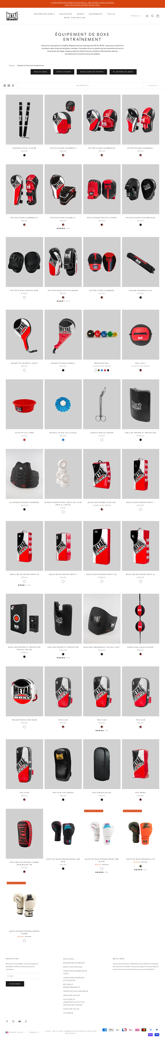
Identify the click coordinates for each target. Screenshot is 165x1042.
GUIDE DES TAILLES (71, 1009)
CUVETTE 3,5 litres (24, 433)
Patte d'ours (64, 72)
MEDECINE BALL (101, 363)
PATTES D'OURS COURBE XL (63, 218)
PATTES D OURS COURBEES (101, 290)
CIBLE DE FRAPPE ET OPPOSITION (140, 433)
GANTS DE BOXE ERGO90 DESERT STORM (24, 932)
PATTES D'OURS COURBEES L (140, 148)
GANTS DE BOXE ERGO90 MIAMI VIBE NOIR (63, 860)
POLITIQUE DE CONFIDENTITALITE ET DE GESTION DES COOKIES (74, 1002)
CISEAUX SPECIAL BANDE (102, 433)
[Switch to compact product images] (13, 85)
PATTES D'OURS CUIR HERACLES (140, 218)
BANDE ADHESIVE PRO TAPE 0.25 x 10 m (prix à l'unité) (63, 503)
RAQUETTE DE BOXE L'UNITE (24, 363)
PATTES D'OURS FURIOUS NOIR (24, 290)
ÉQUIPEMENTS (96, 14)
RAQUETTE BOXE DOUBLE (63, 363)
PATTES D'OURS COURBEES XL (24, 218)
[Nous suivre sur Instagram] (13, 1021)
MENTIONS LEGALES (71, 995)
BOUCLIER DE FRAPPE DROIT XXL (101, 574)
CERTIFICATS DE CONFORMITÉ (75, 991)
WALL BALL (140, 363)
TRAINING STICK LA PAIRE (24, 148)
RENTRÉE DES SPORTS (44, 14)
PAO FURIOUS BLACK (101, 792)
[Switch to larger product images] (5, 85)
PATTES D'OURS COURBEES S (63, 148)
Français (135, 16)
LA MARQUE (68, 1013)
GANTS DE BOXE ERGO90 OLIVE (140, 859)
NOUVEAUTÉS (66, 14)
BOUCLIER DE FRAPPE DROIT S (63, 574)
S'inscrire (15, 984)
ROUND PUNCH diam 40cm (24, 720)
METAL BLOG (68, 959)
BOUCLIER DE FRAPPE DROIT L (140, 502)
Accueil (11, 65)
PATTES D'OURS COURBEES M (101, 148)
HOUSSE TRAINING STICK (140, 290)
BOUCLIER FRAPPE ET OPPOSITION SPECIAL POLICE (24, 648)
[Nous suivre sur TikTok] (26, 1021)
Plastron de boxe (123, 72)
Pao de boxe (40, 72)
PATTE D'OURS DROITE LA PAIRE (102, 218)
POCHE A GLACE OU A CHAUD (63, 433)
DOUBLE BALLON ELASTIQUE (140, 647)
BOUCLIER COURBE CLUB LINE (102, 502)
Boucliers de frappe (92, 72)
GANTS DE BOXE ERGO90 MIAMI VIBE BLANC (102, 860)
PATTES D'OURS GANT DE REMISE (63, 290)
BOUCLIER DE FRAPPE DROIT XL (140, 574)
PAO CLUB (63, 720)
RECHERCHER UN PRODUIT (74, 963)
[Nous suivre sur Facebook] (7, 1021)
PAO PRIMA (140, 792)
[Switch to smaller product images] (9, 85)
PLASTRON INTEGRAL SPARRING (24, 502)
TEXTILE (111, 14)
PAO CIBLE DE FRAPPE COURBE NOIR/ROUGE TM (24, 863)
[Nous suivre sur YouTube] (19, 1021)
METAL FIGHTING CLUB (74, 18)
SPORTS (80, 14)
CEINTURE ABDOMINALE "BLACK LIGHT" (101, 647)
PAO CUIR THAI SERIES (63, 792)
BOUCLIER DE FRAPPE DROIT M (24, 574)
